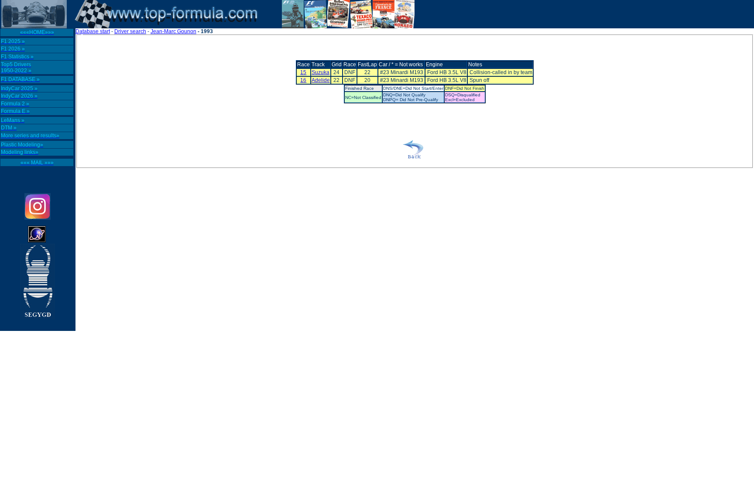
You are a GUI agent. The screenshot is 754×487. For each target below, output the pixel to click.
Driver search (130, 31)
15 (303, 72)
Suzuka (320, 72)
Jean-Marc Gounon (173, 31)
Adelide (321, 80)
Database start (92, 31)
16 (303, 80)
